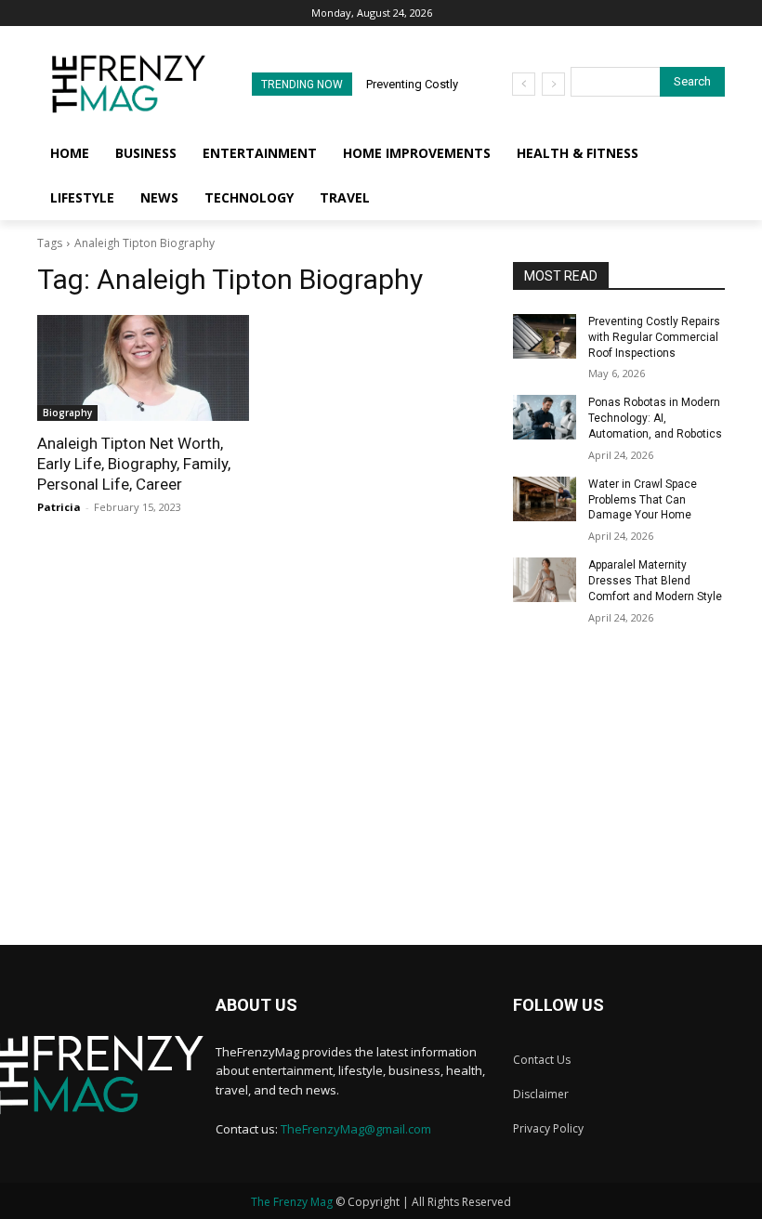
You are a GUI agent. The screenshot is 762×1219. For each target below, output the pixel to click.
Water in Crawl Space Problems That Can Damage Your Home (642, 500)
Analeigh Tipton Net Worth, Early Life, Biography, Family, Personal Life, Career (133, 463)
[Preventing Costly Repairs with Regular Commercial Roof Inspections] (544, 336)
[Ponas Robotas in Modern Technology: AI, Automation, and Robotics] (544, 417)
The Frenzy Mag (292, 1202)
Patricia (59, 507)
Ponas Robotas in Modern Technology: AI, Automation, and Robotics (655, 418)
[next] (553, 84)
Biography (67, 412)
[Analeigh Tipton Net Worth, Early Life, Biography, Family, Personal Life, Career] (143, 368)
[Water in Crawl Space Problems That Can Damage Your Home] (544, 499)
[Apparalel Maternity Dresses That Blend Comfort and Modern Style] (544, 579)
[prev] (523, 84)
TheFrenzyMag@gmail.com (356, 1129)
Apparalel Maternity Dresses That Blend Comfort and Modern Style (655, 580)
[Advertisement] (381, 815)
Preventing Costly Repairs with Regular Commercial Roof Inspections (654, 337)
